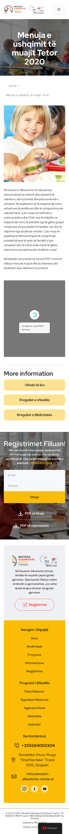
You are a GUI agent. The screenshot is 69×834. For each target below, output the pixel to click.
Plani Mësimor (34, 692)
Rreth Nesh (34, 647)
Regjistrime (34, 671)
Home (12, 86)
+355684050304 (40, 463)
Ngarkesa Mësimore (34, 700)
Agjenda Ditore (34, 708)
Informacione (34, 663)
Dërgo (34, 497)
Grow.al (34, 818)
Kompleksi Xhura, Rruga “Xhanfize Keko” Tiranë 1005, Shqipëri (37, 759)
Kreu (34, 638)
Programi (34, 655)
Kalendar (34, 724)
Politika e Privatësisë (34, 827)
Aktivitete (34, 716)
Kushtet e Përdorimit (34, 822)
